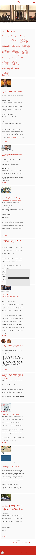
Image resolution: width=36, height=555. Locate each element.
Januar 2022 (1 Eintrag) (15, 55)
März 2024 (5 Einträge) (23, 40)
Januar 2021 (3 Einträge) (25, 55)
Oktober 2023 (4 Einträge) (6, 46)
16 (13, 542)
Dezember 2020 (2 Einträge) (6, 58)
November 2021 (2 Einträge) (26, 46)
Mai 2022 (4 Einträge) (15, 51)
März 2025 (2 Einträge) (14, 40)
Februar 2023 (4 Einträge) (6, 51)
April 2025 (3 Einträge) (14, 39)
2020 (2, 57)
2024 (21, 35)
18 (16, 542)
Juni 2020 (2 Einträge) (5, 62)
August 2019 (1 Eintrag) (15, 59)
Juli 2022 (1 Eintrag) (15, 49)
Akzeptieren (18, 277)
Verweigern (18, 279)
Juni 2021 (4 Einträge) (25, 50)
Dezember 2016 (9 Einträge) (15, 68)
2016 (12, 67)
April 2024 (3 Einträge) (23, 39)
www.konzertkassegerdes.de (13, 137)
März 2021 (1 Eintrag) (25, 53)
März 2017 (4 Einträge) (5, 73)
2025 (11, 35)
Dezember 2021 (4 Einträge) (26, 45)
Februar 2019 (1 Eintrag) (15, 63)
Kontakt (8, 547)
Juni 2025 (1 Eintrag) (14, 37)
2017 (2, 67)
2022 (12, 44)
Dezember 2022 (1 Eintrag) (16, 45)
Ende (29, 542)
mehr (18, 281)
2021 (22, 44)
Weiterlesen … (4, 141)
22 (22, 542)
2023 (2, 44)
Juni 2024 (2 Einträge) (23, 38)
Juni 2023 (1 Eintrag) (5, 48)
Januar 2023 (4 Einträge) (5, 52)
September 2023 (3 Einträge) (6, 47)
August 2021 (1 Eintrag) (25, 48)
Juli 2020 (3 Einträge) (5, 61)
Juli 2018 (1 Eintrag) (24, 58)
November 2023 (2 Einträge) (6, 45)
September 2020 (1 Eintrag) (6, 60)
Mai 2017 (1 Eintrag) (5, 71)
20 (19, 542)
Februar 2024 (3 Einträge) (24, 41)
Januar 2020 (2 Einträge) (5, 65)
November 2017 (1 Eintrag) (6, 69)
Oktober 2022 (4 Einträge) (16, 47)
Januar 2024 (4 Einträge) (24, 42)
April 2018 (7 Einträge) (24, 59)
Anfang (7, 542)
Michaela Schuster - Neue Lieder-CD (10, 414)
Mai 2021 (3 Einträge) (25, 51)
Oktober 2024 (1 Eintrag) (24, 36)
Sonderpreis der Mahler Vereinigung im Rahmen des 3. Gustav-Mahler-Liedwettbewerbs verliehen (11, 242)
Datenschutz (31, 547)
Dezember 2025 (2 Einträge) (15, 36)
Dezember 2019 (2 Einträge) (16, 58)
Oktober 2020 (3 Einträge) (6, 59)
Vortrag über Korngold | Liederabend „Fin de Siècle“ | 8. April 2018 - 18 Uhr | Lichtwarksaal (12, 346)
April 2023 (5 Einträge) (5, 49)
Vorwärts (25, 542)
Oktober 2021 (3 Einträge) (25, 47)
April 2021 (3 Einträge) (25, 52)
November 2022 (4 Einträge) (16, 46)
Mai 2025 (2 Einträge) (14, 38)
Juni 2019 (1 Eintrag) (15, 60)
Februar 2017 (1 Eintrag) (5, 74)
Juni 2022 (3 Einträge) (15, 50)
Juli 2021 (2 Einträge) (25, 49)
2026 (2, 35)
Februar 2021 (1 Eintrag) (25, 54)
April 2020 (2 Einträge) (5, 64)
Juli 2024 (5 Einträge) (23, 37)
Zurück (11, 542)
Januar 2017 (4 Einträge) (5, 75)
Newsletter (19, 547)
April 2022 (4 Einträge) (15, 52)
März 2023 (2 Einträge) (5, 50)
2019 (12, 57)
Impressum (25, 547)
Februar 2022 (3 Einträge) (16, 54)
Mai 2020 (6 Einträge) (5, 63)
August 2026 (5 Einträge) (5, 36)
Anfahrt (13, 547)
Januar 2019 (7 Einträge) (15, 64)
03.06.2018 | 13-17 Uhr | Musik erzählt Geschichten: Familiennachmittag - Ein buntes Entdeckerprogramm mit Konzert (11, 199)
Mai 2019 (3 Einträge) (15, 61)
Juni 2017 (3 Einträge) (5, 70)
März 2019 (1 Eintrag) (15, 62)
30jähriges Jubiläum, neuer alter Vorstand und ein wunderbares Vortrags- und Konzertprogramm (12, 296)
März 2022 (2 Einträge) (15, 53)
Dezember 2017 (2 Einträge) (6, 68)
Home (4, 547)
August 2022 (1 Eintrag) (15, 48)
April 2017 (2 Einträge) (5, 72)
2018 (22, 57)
